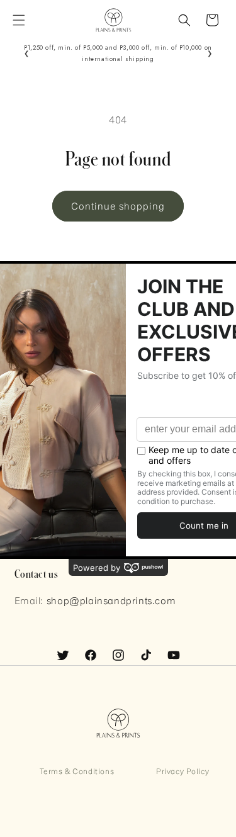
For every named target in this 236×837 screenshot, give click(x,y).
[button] (19, 20)
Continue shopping (118, 205)
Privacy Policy (182, 771)
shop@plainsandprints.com (111, 600)
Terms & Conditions (77, 771)
